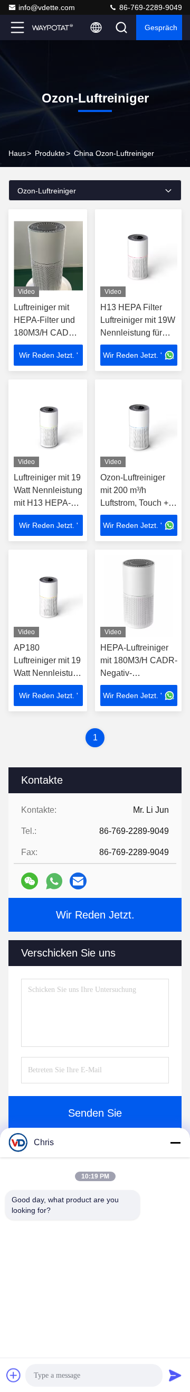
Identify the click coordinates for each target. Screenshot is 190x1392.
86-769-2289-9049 (149, 7)
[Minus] (175, 1142)
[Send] (175, 1375)
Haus (17, 153)
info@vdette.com (46, 7)
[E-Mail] (78, 881)
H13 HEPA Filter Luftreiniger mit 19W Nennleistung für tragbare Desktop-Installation (137, 333)
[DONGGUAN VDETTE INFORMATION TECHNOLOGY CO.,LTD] (52, 27)
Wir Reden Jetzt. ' (48, 355)
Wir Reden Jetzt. (95, 915)
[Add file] (13, 1375)
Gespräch (161, 27)
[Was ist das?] (54, 881)
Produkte (50, 153)
